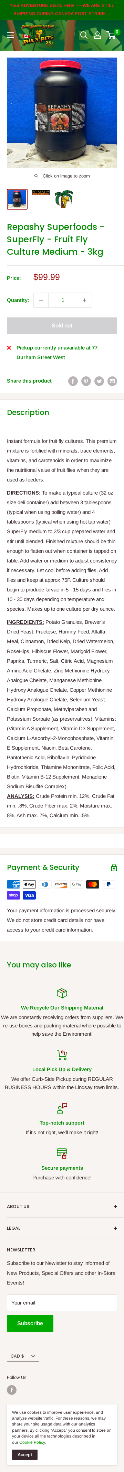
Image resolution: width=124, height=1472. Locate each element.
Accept (25, 1454)
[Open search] (84, 35)
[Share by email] (112, 381)
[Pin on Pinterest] (86, 381)
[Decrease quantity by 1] (41, 300)
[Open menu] (10, 35)
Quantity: (18, 300)
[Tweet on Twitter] (99, 381)
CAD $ (17, 1356)
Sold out (62, 325)
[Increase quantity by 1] (84, 300)
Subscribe (30, 1323)
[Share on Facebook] (73, 381)
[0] (111, 35)
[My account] (97, 35)
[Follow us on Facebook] (12, 1390)
